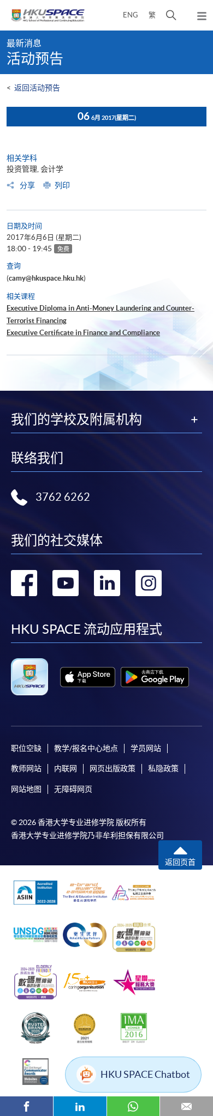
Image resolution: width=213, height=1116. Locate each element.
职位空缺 (26, 748)
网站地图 (26, 789)
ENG (130, 15)
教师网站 (26, 768)
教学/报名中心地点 (86, 748)
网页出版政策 (112, 768)
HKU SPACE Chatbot (145, 1074)
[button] (171, 15)
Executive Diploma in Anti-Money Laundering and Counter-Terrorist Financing (100, 314)
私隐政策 (163, 768)
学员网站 (146, 748)
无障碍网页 (73, 789)
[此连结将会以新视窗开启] (87, 677)
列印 (62, 185)
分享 (26, 185)
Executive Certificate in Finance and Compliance (83, 333)
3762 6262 (63, 497)
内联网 (65, 768)
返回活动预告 (37, 87)
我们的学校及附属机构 (76, 420)
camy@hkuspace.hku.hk (46, 278)
